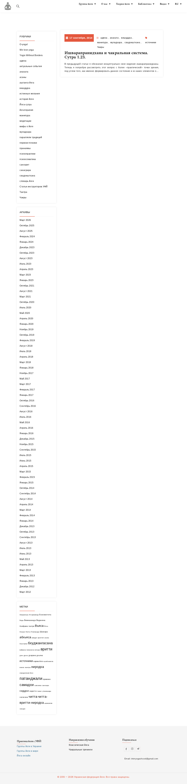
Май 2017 (25, 379)
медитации (25, 121)
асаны (23, 77)
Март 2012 (25, 592)
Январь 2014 (27, 521)
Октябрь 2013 (27, 532)
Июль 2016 (25, 417)
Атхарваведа (34, 615)
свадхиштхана (27, 175)
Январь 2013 (27, 581)
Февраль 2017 (27, 389)
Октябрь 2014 (27, 488)
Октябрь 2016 (27, 400)
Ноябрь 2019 (27, 329)
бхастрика (23, 644)
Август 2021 (26, 291)
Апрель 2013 (26, 564)
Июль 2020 (25, 307)
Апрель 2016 (26, 428)
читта (33, 696)
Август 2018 (26, 346)
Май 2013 (25, 559)
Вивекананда (30, 620)
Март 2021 (25, 296)
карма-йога (38, 661)
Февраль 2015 (27, 477)
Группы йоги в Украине (29, 746)
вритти (46, 649)
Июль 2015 (25, 455)
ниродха (37, 667)
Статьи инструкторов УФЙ (34, 186)
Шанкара (44, 632)
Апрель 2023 (26, 269)
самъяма (37, 685)
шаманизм (48, 703)
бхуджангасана (40, 643)
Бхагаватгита (45, 615)
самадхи (27, 685)
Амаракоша (24, 615)
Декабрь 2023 (27, 247)
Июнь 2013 (25, 554)
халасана (24, 697)
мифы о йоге (26, 126)
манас (22, 667)
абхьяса (25, 637)
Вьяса (39, 625)
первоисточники (28, 143)
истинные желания (30, 93)
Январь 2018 (27, 368)
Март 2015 (25, 471)
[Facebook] (126, 749)
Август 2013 (26, 543)
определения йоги (26, 673)
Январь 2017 (27, 395)
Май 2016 (25, 422)
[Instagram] (132, 749)
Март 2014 (25, 510)
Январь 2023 (27, 280)
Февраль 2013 (27, 575)
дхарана (32, 655)
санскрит (24, 165)
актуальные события (31, 66)
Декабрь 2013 (27, 526)
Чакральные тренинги (81, 749)
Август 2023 (26, 258)
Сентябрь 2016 (28, 406)
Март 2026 (25, 220)
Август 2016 (26, 411)
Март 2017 (25, 384)
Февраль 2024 (27, 236)
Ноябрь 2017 (27, 373)
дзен (21, 655)
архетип (41, 638)
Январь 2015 (27, 482)
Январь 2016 (27, 433)
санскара (45, 685)
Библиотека (144, 3)
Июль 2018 (25, 351)
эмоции (22, 709)
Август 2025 (26, 231)
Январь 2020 (27, 324)
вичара (37, 650)
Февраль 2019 (27, 340)
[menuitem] (178, 4)
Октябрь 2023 (27, 253)
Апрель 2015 (26, 466)
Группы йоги (86, 3)
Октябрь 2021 (27, 286)
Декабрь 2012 (27, 586)
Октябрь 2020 (27, 302)
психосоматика (28, 159)
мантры (28, 667)
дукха (26, 655)
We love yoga (27, 50)
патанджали (31, 678)
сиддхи (24, 690)
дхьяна (40, 655)
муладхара (25, 132)
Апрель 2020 (26, 318)
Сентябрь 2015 (28, 450)
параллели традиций (31, 137)
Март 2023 (25, 275)
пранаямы (25, 148)
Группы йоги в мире (27, 751)
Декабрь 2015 (27, 439)
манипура (25, 115)
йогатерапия (26, 110)
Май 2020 (25, 313)
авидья (34, 638)
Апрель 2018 (26, 357)
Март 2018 (25, 362)
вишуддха (25, 88)
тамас (39, 691)
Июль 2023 (25, 264)
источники (26, 660)
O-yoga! (24, 44)
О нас (104, 3)
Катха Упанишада (32, 632)
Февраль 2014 (27, 515)
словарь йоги (27, 181)
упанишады (46, 691)
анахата (24, 72)
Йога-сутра (25, 104)
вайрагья (23, 650)
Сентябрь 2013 (28, 537)
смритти (33, 691)
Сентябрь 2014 (28, 493)
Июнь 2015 (25, 461)
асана (46, 638)
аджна (23, 61)
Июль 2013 (25, 548)
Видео (163, 3)
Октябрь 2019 (27, 335)
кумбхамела (48, 661)
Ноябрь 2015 (27, 444)
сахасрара (25, 170)
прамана (47, 679)
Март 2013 (25, 570)
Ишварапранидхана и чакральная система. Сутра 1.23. (106, 55)
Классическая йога (79, 745)
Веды (22, 620)
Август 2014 (26, 499)
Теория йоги (123, 3)
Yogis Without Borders (31, 55)
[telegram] (138, 749)
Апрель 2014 (26, 504)
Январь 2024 (27, 242)
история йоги (27, 99)
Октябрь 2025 (27, 225)
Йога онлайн (24, 755)
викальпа (30, 650)
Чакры (23, 197)
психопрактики (27, 154)
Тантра (23, 192)
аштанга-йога (27, 82)
